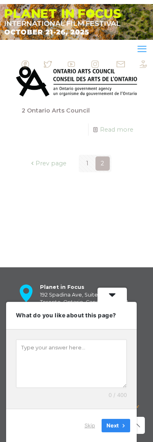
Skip (89, 425)
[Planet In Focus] (76, 22)
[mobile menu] (142, 49)
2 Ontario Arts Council (56, 110)
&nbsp (36, 66)
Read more (116, 129)
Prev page (50, 163)
